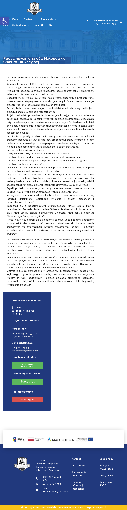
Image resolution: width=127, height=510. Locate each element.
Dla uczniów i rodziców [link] (14, 25)
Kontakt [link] (39, 25)
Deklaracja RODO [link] (105, 484)
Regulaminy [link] (106, 459)
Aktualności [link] (78, 465)
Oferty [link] (52, 25)
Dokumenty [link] (47, 19)
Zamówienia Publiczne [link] (79, 474)
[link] (4, 21)
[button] (121, 22)
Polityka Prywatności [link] (106, 467)
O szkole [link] (28, 19)
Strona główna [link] (10, 19)
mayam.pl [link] (101, 507)
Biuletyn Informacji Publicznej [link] (78, 485)
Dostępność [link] (106, 475)
